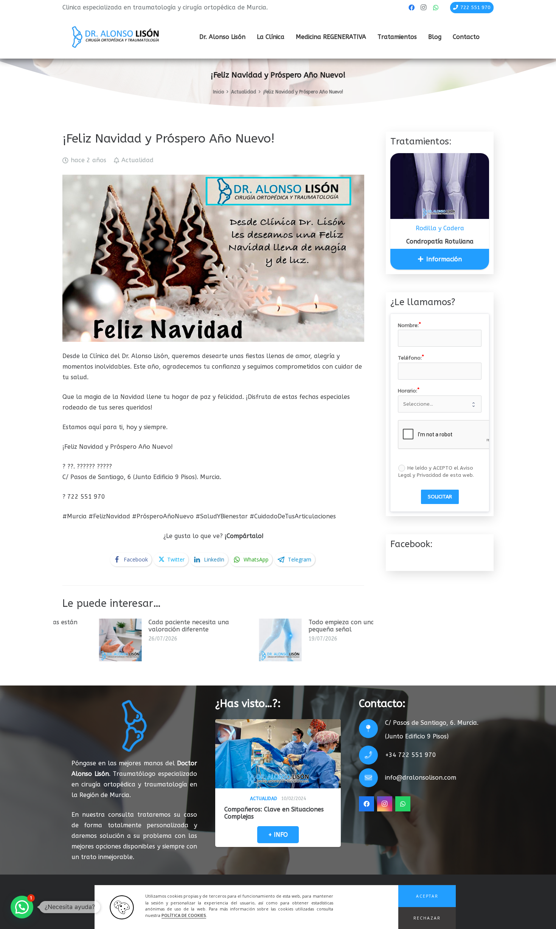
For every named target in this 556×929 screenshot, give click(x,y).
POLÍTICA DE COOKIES (184, 915)
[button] (427, 896)
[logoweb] (115, 37)
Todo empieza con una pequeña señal (231, 626)
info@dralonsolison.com (420, 777)
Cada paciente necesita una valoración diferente (78, 626)
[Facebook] (411, 8)
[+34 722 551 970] (372, 755)
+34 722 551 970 (410, 754)
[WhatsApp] (436, 8)
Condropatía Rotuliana (440, 241)
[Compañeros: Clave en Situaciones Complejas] (278, 754)
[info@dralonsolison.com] (372, 777)
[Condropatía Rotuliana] (439, 186)
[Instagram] (424, 8)
